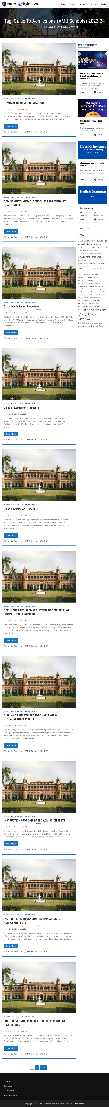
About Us (7, 1081)
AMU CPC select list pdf (84, 266)
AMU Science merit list (84, 289)
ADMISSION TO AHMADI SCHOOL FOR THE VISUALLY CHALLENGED (35, 203)
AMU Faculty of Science (98, 269)
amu (80, 247)
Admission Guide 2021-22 (98, 241)
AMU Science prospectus (97, 289)
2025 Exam (83, 240)
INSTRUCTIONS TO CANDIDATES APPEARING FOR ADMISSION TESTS (33, 920)
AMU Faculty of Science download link (88, 274)
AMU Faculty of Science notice (86, 283)
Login (103, 4)
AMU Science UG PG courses (98, 294)
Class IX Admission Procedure (21, 306)
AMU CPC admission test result (86, 263)
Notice (82, 4)
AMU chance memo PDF (84, 253)
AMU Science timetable (84, 294)
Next (44, 1067)
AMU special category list (93, 297)
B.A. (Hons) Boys (82, 303)
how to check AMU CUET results (93, 323)
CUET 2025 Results (83, 306)
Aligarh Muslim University (90, 244)
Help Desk (81, 323)
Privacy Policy (9, 1090)
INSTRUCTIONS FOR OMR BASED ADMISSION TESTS (34, 820)
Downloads (93, 4)
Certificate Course (93, 303)
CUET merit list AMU (94, 306)
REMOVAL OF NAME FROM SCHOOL (24, 103)
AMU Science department (100, 286)
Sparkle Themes (78, 1104)
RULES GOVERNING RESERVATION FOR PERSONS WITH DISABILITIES (36, 1023)
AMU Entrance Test (85, 269)
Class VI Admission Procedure (21, 407)
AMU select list (82, 297)
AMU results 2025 (99, 283)
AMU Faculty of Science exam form (87, 277)
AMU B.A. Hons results (98, 250)
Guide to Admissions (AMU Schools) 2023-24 (26, 132)
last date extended (84, 326)
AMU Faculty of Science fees (85, 280)
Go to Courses (85, 228)
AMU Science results (84, 292)
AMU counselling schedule (85, 260)
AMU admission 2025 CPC (90, 247)
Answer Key (95, 300)
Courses (72, 4)
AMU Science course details (85, 286)
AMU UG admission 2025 (84, 300)
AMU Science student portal (97, 292)
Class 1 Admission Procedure (21, 509)
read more (10, 126)
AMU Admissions (85, 251)
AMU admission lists (102, 247)
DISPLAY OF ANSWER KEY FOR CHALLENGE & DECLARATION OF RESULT (30, 717)
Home (63, 4)
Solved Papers (98, 326)
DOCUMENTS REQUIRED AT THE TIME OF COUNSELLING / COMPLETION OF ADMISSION (37, 612)
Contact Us (8, 1086)
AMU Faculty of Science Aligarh (86, 271)
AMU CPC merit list (100, 263)
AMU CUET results (96, 266)
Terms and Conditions (11, 1095)
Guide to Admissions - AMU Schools (21, 99)
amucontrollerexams (89, 256)
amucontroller (96, 253)
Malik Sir (8, 109)
